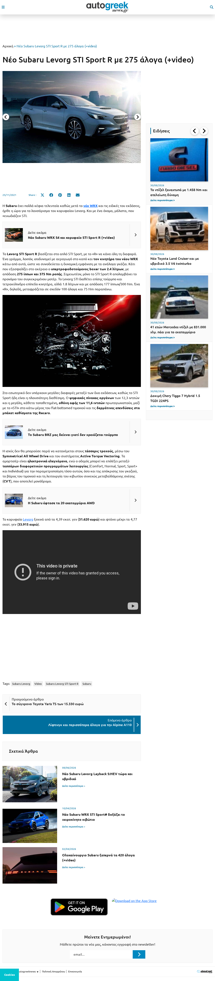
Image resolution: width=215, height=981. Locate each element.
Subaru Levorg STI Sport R (62, 683)
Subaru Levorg (21, 683)
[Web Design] (204, 971)
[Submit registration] (139, 954)
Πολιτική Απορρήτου (53, 971)
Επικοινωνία (75, 971)
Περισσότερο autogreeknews (19, 971)
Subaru (87, 683)
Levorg (28, 519)
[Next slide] (137, 117)
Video (38, 683)
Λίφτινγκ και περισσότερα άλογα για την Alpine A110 (90, 725)
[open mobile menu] (3, 7)
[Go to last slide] (194, 131)
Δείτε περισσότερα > (73, 786)
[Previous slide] (6, 117)
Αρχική (8, 46)
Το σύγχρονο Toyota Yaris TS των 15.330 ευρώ (48, 704)
